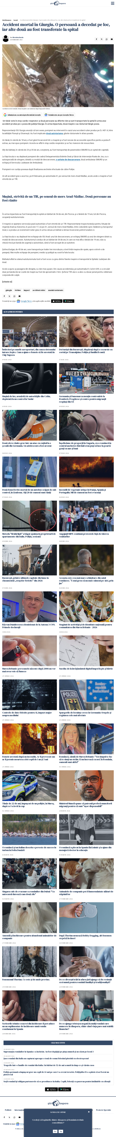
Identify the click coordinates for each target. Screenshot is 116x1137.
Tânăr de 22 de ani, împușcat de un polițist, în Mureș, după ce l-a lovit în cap (28, 805)
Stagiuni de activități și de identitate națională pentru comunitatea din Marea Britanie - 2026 (85, 626)
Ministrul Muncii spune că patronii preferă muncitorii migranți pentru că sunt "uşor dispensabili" (85, 805)
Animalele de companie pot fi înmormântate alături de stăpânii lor (86, 893)
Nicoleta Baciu (18, 37)
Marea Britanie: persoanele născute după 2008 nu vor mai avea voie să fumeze (29, 670)
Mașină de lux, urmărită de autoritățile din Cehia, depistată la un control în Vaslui (26, 397)
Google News (26, 301)
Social (15, 20)
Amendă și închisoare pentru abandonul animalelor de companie (29, 937)
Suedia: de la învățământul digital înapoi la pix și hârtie (86, 668)
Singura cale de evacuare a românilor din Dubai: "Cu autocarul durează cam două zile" (28, 893)
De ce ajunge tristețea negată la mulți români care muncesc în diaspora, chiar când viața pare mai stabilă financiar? (86, 1026)
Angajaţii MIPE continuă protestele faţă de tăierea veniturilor (84, 535)
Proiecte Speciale (103, 1110)
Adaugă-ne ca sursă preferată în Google (24, 115)
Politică (8, 1110)
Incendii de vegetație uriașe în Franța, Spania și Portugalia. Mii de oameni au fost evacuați (82, 491)
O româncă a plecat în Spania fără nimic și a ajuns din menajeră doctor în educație (85, 849)
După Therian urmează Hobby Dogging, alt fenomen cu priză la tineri (85, 937)
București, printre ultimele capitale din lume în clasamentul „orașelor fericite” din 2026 (25, 579)
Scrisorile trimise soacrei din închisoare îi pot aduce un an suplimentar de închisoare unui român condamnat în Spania (28, 1026)
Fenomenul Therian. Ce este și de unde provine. (26, 979)
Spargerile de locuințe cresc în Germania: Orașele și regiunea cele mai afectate (85, 714)
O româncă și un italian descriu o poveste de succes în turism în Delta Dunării (29, 849)
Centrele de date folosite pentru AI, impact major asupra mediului (27, 714)
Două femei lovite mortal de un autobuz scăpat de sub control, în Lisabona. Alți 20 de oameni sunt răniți (29, 491)
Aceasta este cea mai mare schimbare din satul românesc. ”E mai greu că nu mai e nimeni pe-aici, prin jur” (86, 581)
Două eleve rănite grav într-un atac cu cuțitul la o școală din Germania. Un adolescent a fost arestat (27, 444)
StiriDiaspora (6, 20)
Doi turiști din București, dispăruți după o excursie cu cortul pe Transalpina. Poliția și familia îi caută (85, 351)
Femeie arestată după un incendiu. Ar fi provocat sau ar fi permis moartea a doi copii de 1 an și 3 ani (28, 758)
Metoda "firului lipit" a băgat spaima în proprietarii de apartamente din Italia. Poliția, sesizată (29, 535)
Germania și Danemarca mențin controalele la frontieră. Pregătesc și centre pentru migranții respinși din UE (82, 399)
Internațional (20, 1110)
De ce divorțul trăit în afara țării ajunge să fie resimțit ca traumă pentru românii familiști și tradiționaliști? (85, 981)
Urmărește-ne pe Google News (61, 115)
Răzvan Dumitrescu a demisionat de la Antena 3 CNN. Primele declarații (28, 626)
